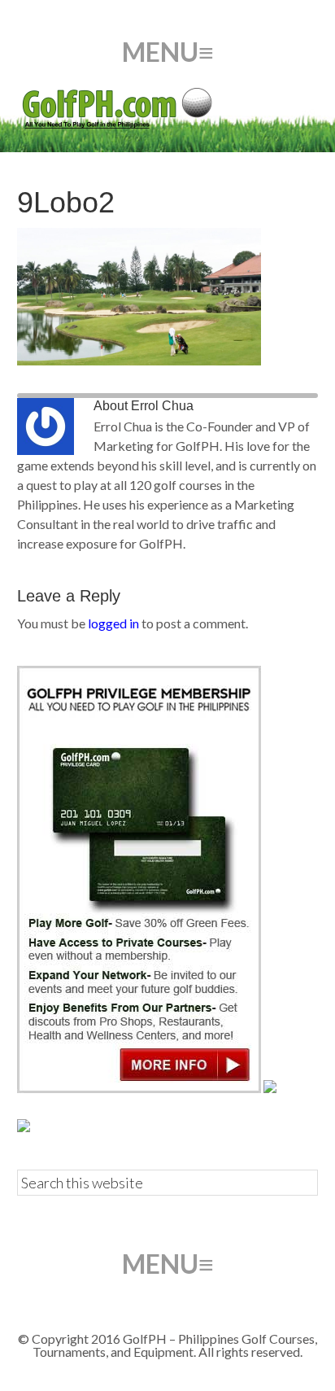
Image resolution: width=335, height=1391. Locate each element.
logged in (113, 623)
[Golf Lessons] (23, 1127)
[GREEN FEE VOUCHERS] (269, 1088)
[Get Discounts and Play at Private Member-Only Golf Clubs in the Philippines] (139, 1088)
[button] (168, 52)
